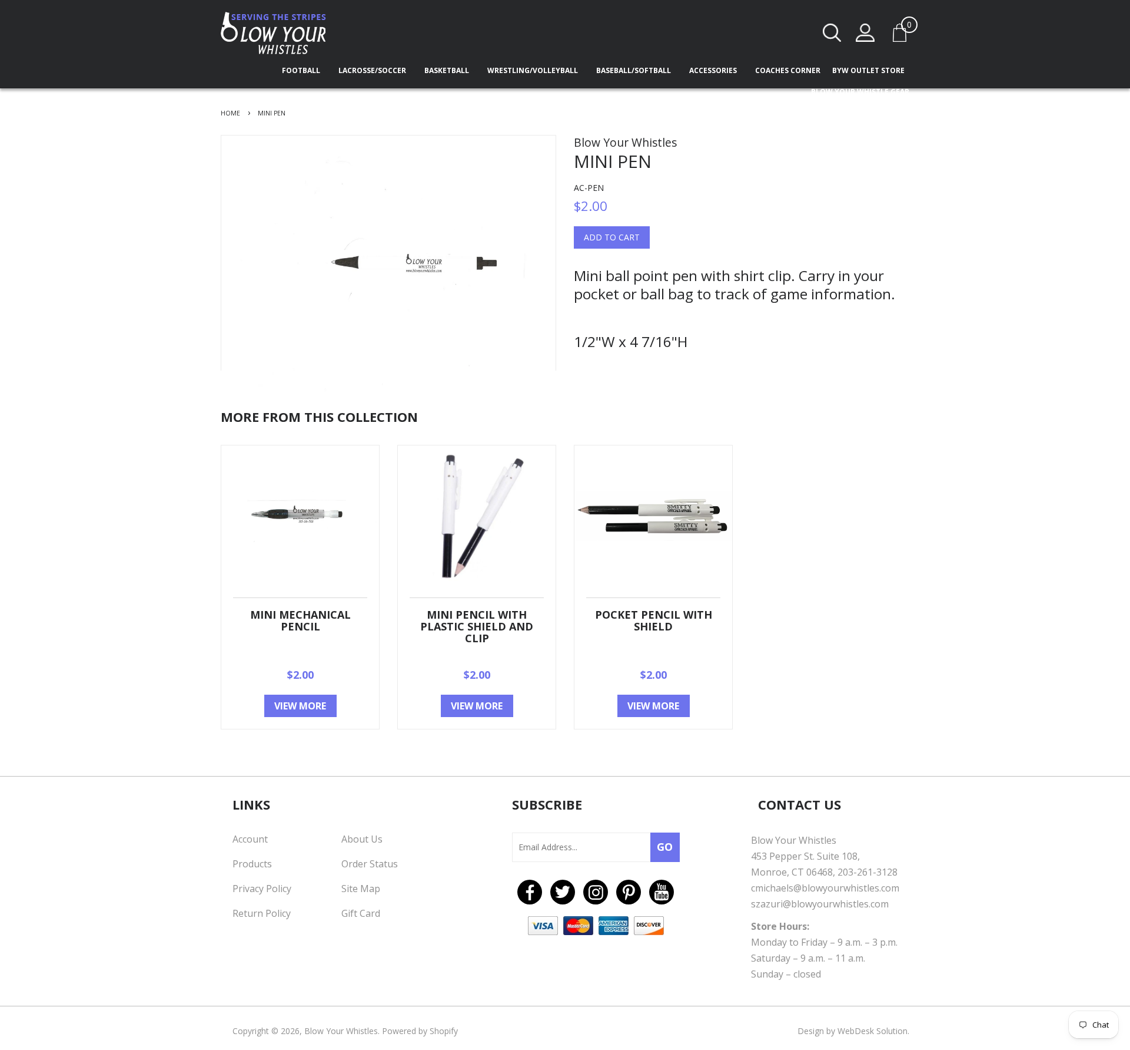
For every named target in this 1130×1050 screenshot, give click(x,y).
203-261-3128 (867, 872)
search (832, 32)
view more (300, 705)
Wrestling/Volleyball (533, 70)
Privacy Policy (261, 888)
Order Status (369, 863)
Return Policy (261, 913)
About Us (362, 839)
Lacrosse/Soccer (373, 70)
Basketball (447, 70)
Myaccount (865, 32)
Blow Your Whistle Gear (860, 92)
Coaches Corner (787, 70)
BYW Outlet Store (868, 70)
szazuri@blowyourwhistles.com (820, 903)
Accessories (714, 70)
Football (302, 70)
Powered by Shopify (420, 1030)
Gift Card (360, 913)
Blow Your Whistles (341, 1030)
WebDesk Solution (872, 1030)
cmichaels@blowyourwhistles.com (825, 887)
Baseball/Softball (634, 70)
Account (250, 839)
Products (252, 863)
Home (230, 113)
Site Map (360, 888)
